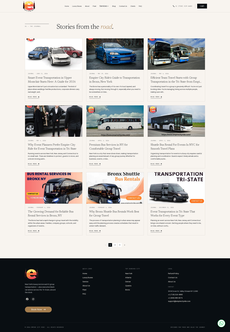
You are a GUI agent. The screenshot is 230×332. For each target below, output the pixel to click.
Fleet (94, 6)
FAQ (140, 6)
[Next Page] (124, 245)
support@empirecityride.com (179, 301)
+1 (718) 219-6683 (175, 295)
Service (85, 282)
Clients (132, 6)
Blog (114, 6)
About (87, 6)
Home (67, 6)
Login (202, 6)
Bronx (127, 290)
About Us (86, 286)
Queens (128, 286)
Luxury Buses (77, 6)
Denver (128, 282)
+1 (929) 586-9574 (175, 298)
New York (128, 273)
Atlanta (128, 278)
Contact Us (123, 6)
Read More (32, 97)
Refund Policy (173, 273)
